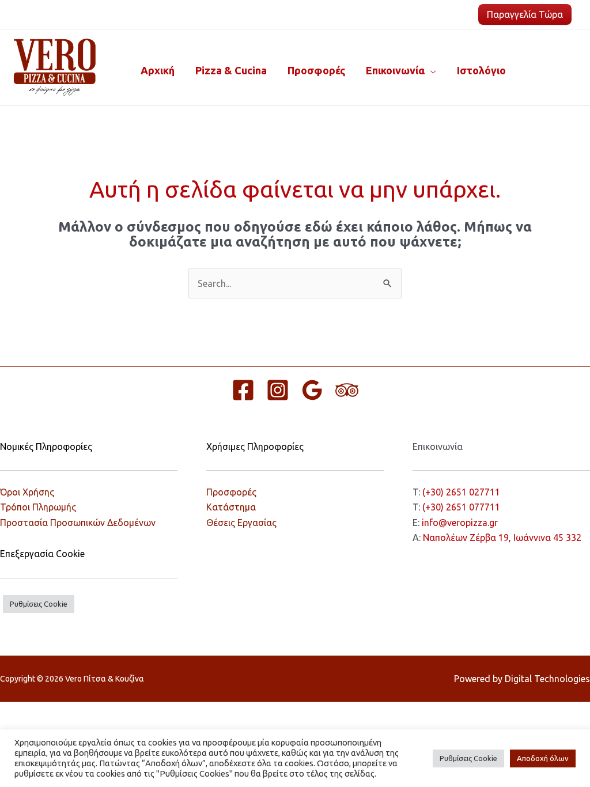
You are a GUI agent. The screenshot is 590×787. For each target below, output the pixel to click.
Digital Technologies (547, 679)
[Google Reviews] (312, 390)
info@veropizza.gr (460, 522)
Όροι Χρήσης (27, 492)
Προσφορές (231, 492)
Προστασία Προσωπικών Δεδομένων (78, 522)
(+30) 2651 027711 (461, 492)
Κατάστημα (231, 507)
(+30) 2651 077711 (461, 507)
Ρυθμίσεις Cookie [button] (38, 604)
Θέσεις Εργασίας (241, 522)
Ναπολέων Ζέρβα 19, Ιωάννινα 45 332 (502, 537)
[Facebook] (243, 390)
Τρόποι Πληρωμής (38, 507)
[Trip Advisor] (346, 390)
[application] (430, 70)
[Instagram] (277, 390)
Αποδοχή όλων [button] (543, 758)
